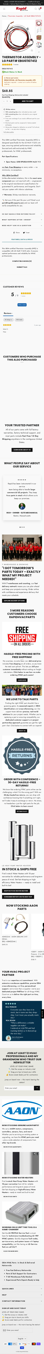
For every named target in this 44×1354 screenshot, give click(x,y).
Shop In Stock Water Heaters (16, 891)
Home (4, 16)
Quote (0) (42, 1014)
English (20, 1338)
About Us (22, 731)
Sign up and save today (14, 1308)
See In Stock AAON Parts (12, 1147)
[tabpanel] (22, 331)
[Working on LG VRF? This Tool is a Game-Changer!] (22, 1213)
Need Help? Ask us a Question (16, 225)
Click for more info (10, 1251)
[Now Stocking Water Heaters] (22, 1163)
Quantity (6, 97)
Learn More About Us (22, 450)
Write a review (22, 305)
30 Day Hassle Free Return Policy (18, 214)
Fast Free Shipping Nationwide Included (15, 95)
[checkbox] (19, 320)
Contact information (13, 1301)
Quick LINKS (8, 1289)
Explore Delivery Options (14, 601)
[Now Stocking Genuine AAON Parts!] (22, 1111)
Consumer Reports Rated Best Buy (18, 897)
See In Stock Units (10, 1196)
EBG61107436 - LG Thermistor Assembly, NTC (20, 80)
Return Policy (22, 811)
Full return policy (9, 132)
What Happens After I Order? (16, 220)
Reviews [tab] (8, 313)
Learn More (22, 680)
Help (4, 1295)
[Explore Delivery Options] (22, 548)
